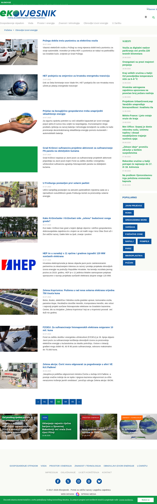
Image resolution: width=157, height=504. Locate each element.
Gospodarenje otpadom (12, 23)
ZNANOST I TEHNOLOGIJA (88, 466)
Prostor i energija (46, 23)
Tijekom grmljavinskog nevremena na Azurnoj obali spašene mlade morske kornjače (40, 3)
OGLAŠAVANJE (68, 472)
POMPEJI (144, 241)
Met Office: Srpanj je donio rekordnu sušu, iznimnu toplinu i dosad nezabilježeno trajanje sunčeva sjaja (137, 132)
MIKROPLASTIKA (134, 255)
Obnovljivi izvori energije (96, 23)
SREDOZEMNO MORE (136, 220)
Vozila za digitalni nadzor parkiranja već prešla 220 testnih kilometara (136, 50)
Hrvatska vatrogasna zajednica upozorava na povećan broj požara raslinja (138, 90)
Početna (8, 30)
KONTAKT (107, 472)
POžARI (129, 263)
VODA (44, 466)
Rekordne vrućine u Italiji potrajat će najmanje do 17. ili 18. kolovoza (137, 164)
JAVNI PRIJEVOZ (133, 205)
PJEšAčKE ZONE (134, 234)
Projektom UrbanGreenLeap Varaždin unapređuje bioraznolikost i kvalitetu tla (137, 104)
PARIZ (128, 248)
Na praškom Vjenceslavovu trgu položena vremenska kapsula (137, 178)
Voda (30, 23)
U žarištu (116, 23)
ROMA (128, 213)
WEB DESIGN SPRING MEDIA (78, 494)
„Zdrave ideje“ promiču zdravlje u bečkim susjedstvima (135, 150)
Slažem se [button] (146, 500)
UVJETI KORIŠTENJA (88, 472)
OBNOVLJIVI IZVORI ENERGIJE (119, 466)
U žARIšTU (142, 466)
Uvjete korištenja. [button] (126, 500)
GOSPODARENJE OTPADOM (24, 466)
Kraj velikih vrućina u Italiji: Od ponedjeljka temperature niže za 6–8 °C (137, 76)
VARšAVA (130, 227)
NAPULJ (129, 241)
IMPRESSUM (51, 472)
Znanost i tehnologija (69, 23)
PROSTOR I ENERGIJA (60, 466)
